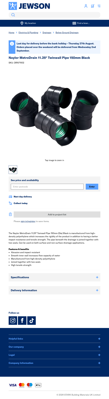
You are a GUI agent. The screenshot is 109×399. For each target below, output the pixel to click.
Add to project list (57, 214)
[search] (54, 15)
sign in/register (28, 221)
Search (13, 15)
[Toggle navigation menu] (99, 6)
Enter (92, 186)
